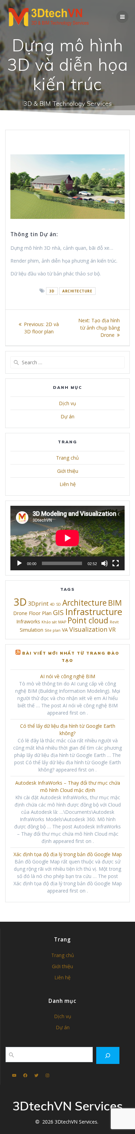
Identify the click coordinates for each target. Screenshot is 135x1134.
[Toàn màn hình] (115, 563)
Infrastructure (93, 611)
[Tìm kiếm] (107, 1055)
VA (65, 629)
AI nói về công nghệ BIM (67, 676)
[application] (67, 538)
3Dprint (38, 603)
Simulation (31, 629)
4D (52, 604)
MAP (62, 622)
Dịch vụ (67, 403)
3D (52, 291)
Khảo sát (49, 622)
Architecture (77, 291)
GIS (58, 612)
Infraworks (28, 621)
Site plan (53, 630)
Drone (20, 613)
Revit (114, 622)
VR (112, 629)
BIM (115, 603)
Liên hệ (68, 484)
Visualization (88, 629)
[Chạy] (19, 563)
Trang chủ (67, 457)
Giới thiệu (67, 471)
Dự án (67, 416)
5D (58, 604)
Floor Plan (40, 613)
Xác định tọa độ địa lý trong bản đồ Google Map (68, 854)
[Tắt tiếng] (104, 563)
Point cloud (88, 620)
